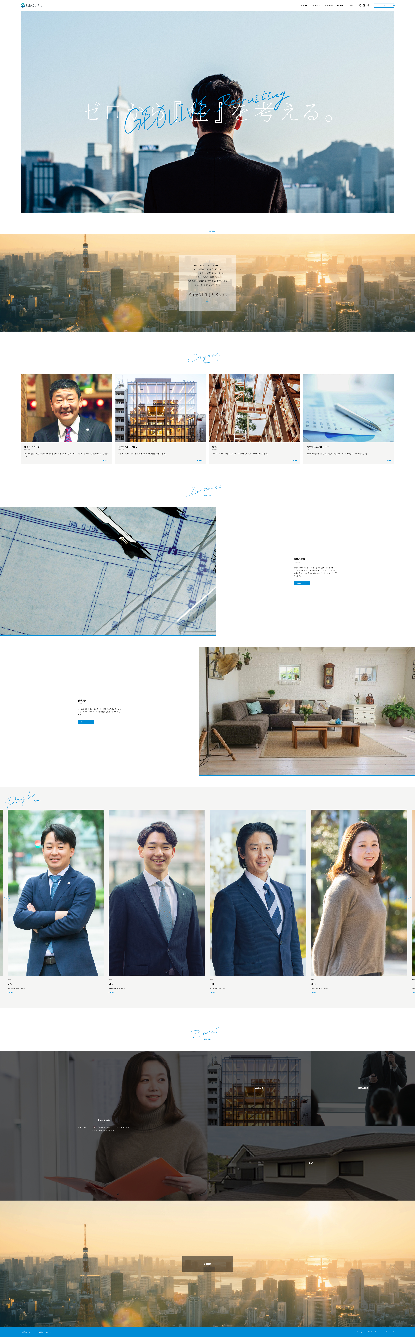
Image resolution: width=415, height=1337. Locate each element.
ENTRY (384, 5)
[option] (57, 901)
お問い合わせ (26, 1332)
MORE (208, 301)
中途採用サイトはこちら (44, 1332)
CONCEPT (304, 5)
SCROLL (212, 231)
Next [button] (408, 898)
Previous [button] (7, 898)
